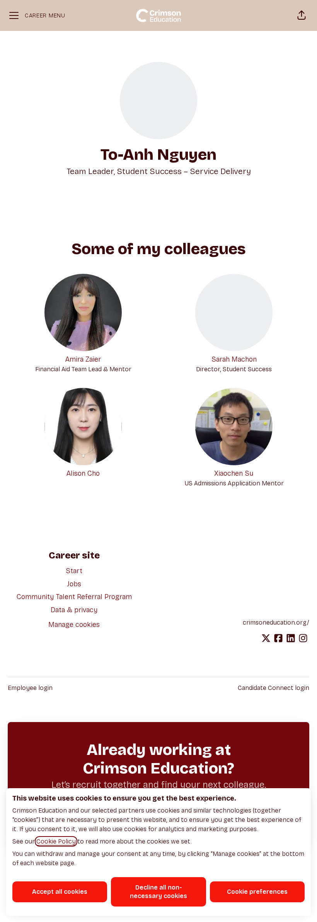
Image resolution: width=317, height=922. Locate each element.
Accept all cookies (59, 891)
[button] (301, 15)
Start (74, 571)
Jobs (74, 584)
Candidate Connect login (273, 688)
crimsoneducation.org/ (276, 622)
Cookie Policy (56, 841)
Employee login (30, 688)
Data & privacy (74, 610)
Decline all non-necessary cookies (158, 892)
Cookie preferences (257, 891)
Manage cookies (74, 624)
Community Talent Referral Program (74, 596)
